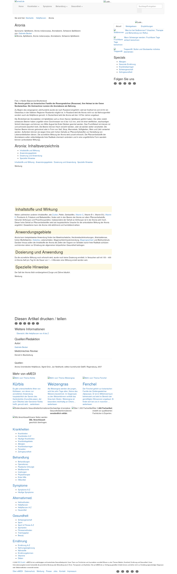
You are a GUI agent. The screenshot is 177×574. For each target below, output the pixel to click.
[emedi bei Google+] (124, 83)
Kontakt (62, 571)
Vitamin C (79, 214)
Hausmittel (22, 510)
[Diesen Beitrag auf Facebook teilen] (28, 323)
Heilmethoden (23, 502)
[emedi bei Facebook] (115, 83)
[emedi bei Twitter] (120, 83)
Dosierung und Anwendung (31, 155)
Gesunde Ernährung (127, 64)
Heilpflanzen (41, 18)
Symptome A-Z (24, 489)
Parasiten (22, 449)
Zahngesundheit (125, 72)
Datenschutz (30, 571)
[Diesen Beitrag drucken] (16, 323)
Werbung (40, 571)
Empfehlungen (147, 26)
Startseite (30, 18)
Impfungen (22, 472)
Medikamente (23, 469)
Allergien (122, 61)
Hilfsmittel (22, 479)
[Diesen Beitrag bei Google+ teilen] (24, 323)
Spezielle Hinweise (27, 158)
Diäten (20, 558)
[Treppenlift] (118, 50)
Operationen (23, 464)
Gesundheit (76, 6)
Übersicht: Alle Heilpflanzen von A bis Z (32, 333)
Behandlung (61, 6)
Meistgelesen (131, 26)
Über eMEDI (18, 571)
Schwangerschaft (126, 69)
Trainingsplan (23, 532)
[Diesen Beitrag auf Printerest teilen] (33, 323)
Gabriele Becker (21, 347)
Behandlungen (24, 461)
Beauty (21, 535)
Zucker (55, 214)
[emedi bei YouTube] (129, 83)
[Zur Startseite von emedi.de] (32, 1)
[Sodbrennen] (119, 31)
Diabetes (36, 240)
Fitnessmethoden (25, 530)
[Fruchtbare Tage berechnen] (118, 41)
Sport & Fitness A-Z (26, 525)
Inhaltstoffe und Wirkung (30, 150)
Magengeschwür (87, 240)
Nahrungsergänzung (26, 548)
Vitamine (21, 555)
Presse (49, 571)
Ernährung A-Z (24, 545)
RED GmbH (21, 562)
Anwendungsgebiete (28, 153)
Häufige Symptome (26, 492)
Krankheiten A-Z (24, 436)
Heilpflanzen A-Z (24, 507)
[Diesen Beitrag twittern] (37, 323)
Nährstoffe (22, 550)
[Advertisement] (63, 185)
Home (21, 6)
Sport (20, 522)
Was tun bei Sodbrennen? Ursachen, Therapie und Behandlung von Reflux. (144, 31)
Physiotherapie (24, 474)
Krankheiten (32, 6)
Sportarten (22, 527)
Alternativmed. (22, 497)
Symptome (47, 6)
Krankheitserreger (126, 66)
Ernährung (20, 541)
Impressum (71, 571)
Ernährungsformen (25, 553)
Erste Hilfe (22, 477)
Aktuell (118, 26)
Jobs (55, 571)
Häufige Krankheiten (26, 438)
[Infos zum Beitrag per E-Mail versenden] (20, 323)
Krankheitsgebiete (25, 441)
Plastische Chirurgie (26, 466)
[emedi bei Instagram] (134, 83)
